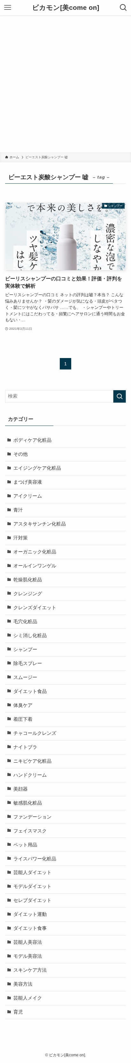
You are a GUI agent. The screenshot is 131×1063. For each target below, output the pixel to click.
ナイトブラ (25, 747)
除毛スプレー (27, 663)
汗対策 (20, 537)
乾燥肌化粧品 (27, 579)
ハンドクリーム (30, 775)
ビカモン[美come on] (65, 7)
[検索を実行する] (119, 396)
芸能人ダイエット (32, 872)
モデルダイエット (32, 886)
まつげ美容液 (27, 482)
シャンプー (25, 649)
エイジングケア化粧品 (37, 468)
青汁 (18, 509)
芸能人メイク (27, 998)
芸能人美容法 (27, 942)
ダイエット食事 (30, 928)
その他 (20, 454)
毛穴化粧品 (25, 621)
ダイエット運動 (30, 914)
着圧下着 (22, 719)
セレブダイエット (32, 900)
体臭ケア (22, 705)
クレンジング (27, 593)
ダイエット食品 (30, 691)
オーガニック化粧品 (34, 551)
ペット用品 (25, 844)
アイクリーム (27, 496)
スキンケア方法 (30, 970)
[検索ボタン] (123, 7)
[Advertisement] (65, 83)
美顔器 (20, 789)
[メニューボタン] (7, 7)
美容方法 (22, 984)
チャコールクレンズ (34, 733)
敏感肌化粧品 (27, 802)
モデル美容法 (27, 956)
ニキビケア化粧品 (32, 761)
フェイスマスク (30, 830)
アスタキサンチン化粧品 (39, 523)
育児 (18, 1011)
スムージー (25, 677)
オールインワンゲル (34, 565)
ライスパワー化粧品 (34, 858)
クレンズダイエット (34, 607)
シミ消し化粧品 (30, 635)
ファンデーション (32, 816)
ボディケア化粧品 (32, 440)
